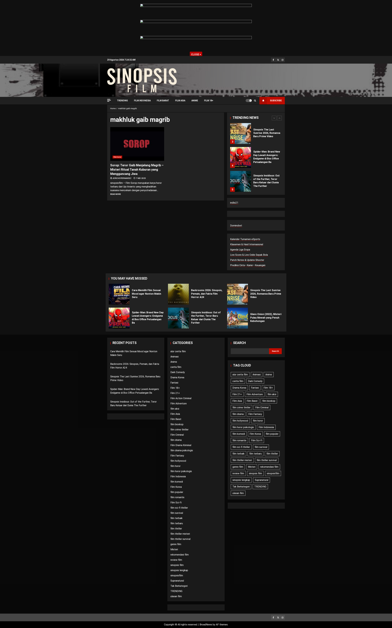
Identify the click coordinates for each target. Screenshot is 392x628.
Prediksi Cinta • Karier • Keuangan (247, 265)
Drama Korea (177, 377)
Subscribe (276, 100)
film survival (176, 513)
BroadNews (206, 624)
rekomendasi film (179, 554)
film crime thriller (179, 429)
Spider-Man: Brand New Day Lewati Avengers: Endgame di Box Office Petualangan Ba (240, 157)
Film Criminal (177, 434)
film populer (176, 492)
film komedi (176, 481)
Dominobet (236, 225)
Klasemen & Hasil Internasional (246, 244)
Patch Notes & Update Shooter (247, 260)
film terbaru (176, 523)
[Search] (255, 101)
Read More (115, 194)
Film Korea (176, 486)
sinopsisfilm (176, 575)
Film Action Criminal (180, 398)
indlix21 (234, 202)
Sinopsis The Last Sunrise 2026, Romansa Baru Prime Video (240, 133)
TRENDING (122, 100)
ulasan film (176, 596)
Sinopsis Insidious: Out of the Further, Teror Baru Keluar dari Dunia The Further (240, 181)
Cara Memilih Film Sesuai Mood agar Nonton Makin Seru (119, 294)
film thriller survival (180, 539)
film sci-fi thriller (179, 507)
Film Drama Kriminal (180, 445)
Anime (194, 100)
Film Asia (180, 100)
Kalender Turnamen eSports (245, 239)
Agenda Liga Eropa (240, 249)
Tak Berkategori (179, 585)
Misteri (174, 549)
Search (239, 343)
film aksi (174, 408)
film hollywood (178, 460)
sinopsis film (177, 565)
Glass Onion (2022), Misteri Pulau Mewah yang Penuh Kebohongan (237, 318)
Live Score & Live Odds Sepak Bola (249, 254)
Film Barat (163, 100)
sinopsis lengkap (179, 570)
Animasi (174, 356)
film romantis (177, 497)
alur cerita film (178, 351)
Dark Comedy (177, 372)
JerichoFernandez (122, 178)
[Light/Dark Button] (249, 100)
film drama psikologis (181, 450)
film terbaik (176, 518)
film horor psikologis (181, 471)
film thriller (176, 528)
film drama (176, 440)
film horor (117, 157)
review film (176, 559)
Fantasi (174, 382)
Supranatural (177, 580)
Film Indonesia (142, 100)
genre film (175, 544)
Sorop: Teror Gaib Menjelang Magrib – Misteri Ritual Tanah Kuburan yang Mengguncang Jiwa (137, 144)
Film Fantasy (177, 455)
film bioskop (176, 424)
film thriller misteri (180, 533)
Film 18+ (208, 100)
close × (196, 54)
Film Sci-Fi (176, 502)
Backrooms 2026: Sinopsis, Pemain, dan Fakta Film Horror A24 (178, 294)
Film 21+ (175, 393)
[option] (256, 135)
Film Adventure (178, 403)
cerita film (175, 367)
